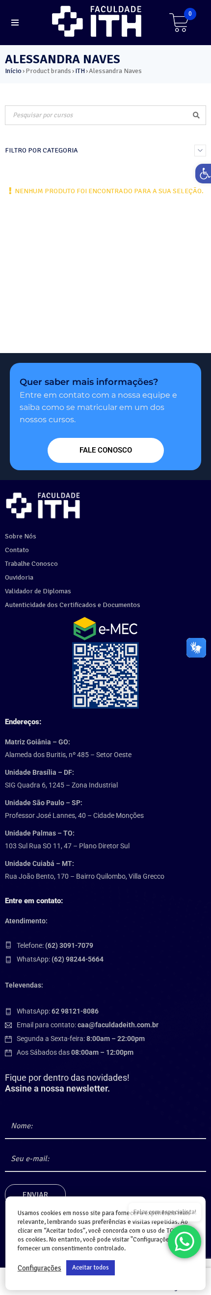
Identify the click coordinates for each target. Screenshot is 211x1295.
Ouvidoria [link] (19, 577)
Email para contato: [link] (87, 1025)
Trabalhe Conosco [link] (31, 563)
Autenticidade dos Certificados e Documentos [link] (72, 605)
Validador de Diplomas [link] (38, 591)
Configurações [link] (39, 1268)
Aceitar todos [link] (90, 1267)
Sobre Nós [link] (20, 536)
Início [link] (13, 71)
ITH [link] (80, 71)
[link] (98, 21)
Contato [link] (17, 550)
